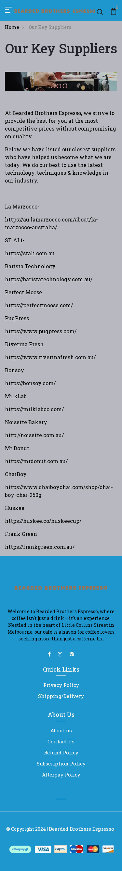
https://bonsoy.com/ (30, 383)
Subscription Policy (61, 763)
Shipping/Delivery (61, 696)
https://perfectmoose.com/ (39, 305)
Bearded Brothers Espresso (81, 829)
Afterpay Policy (61, 774)
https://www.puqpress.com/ (40, 331)
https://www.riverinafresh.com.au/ (50, 357)
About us (61, 730)
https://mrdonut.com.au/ (36, 461)
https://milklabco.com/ (34, 409)
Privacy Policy (61, 685)
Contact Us (61, 741)
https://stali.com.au (30, 253)
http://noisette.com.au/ (34, 435)
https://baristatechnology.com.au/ (48, 279)
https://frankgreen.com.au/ (40, 546)
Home (12, 27)
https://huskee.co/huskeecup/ (43, 520)
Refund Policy (61, 752)
